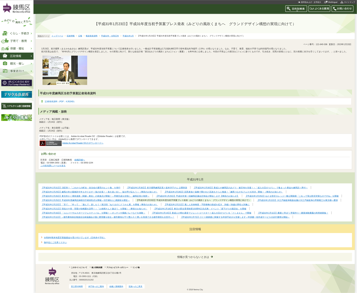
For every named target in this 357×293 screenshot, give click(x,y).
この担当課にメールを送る (53, 165)
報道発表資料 (91, 36)
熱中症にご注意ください (55, 242)
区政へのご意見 (135, 286)
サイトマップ (349, 2)
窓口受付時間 (77, 286)
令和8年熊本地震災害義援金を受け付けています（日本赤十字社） (75, 237)
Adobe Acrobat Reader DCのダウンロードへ (82, 143)
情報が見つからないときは (193, 256)
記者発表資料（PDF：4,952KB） (60, 101)
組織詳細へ (79, 160)
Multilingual (332, 2)
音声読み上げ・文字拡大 (311, 2)
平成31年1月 (128, 36)
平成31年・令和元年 (110, 36)
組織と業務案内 (116, 286)
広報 (80, 36)
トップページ (57, 36)
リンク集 (136, 267)
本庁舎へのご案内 (96, 286)
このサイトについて (79, 267)
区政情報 (71, 36)
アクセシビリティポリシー (117, 267)
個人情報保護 (96, 267)
